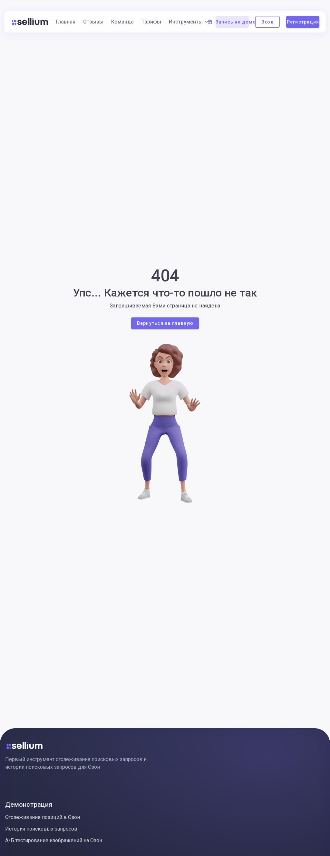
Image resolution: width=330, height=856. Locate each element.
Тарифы (151, 22)
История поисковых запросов (41, 829)
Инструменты (186, 22)
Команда (122, 22)
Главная (65, 22)
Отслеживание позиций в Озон (42, 817)
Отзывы (93, 22)
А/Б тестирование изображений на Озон (53, 840)
